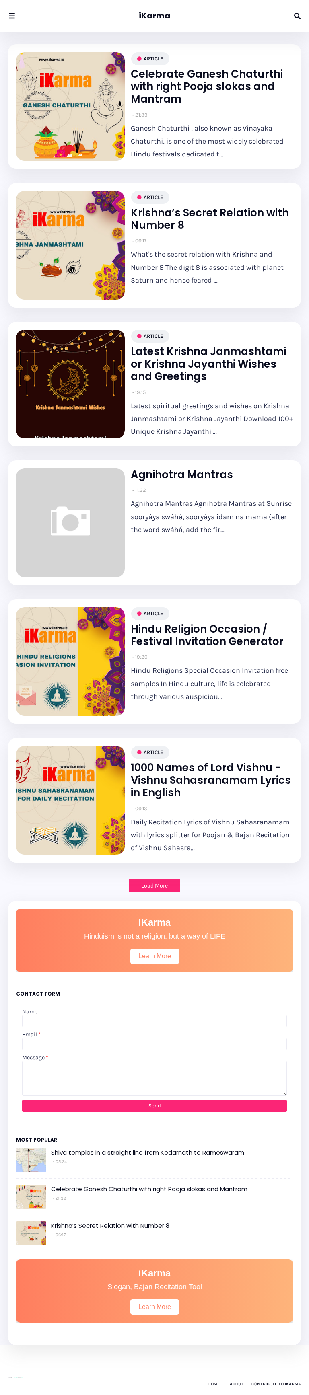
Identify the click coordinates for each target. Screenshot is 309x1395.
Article (153, 58)
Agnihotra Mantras (182, 474)
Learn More (154, 956)
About (236, 1384)
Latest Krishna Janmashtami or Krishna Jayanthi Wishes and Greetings (208, 364)
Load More (154, 885)
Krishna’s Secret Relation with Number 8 (210, 219)
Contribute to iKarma (276, 1384)
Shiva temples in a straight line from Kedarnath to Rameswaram (147, 1152)
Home (214, 1384)
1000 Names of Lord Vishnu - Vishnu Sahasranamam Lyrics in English (211, 780)
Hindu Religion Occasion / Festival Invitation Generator (207, 635)
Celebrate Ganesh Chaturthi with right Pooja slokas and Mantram (207, 87)
